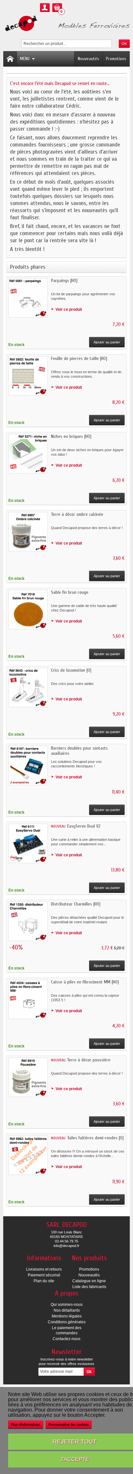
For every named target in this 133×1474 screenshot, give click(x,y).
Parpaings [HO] (64, 280)
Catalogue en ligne (89, 1281)
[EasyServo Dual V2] (28, 843)
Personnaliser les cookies (68, 1424)
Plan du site (44, 1281)
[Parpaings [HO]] (28, 298)
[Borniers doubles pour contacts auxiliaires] (28, 765)
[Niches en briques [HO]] (28, 453)
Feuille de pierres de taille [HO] (79, 358)
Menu (25, 58)
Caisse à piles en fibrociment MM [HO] (85, 982)
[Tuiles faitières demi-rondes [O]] (28, 1155)
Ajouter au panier (107, 342)
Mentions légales (67, 1316)
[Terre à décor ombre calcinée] (28, 531)
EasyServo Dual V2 (83, 826)
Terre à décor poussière (88, 1060)
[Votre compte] (44, 8)
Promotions (116, 58)
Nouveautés (88, 58)
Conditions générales (67, 1322)
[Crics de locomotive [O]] (28, 687)
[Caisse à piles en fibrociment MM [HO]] (28, 999)
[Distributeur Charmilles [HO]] (28, 921)
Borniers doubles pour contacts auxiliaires (79, 750)
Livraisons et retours (44, 1269)
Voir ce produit (69, 309)
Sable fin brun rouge (69, 592)
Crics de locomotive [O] (71, 670)
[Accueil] (10, 58)
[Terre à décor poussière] (28, 1077)
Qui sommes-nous (67, 1304)
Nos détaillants (67, 1310)
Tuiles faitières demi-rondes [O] (95, 1138)
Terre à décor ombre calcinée (77, 514)
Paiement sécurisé (44, 1275)
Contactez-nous (66, 1339)
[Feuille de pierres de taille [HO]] (28, 376)
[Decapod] (66, 24)
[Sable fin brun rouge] (28, 609)
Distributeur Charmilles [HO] (75, 904)
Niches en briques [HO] (71, 436)
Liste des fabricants (89, 1286)
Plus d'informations (25, 1424)
